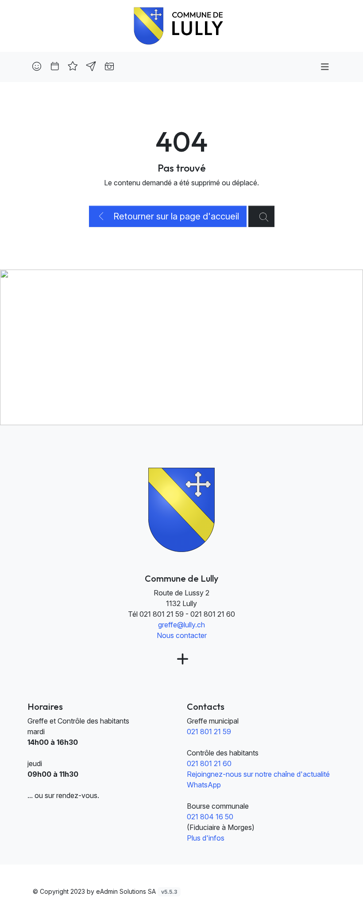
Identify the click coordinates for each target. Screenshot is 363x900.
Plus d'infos (205, 837)
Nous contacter (182, 635)
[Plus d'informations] (181, 658)
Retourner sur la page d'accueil (175, 216)
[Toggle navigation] (325, 66)
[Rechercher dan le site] (261, 216)
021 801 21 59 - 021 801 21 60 (187, 614)
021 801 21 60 (209, 763)
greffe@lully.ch (181, 624)
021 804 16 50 (210, 816)
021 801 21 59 (209, 731)
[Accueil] (181, 509)
